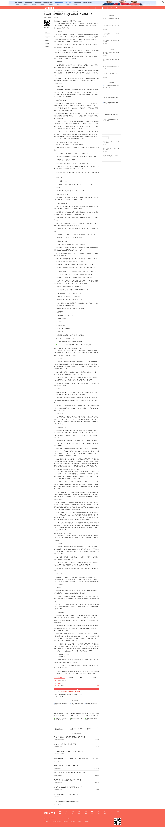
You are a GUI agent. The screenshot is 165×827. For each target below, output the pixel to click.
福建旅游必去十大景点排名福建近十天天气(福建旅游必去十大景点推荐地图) (76, 758)
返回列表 (61, 696)
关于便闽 (45, 818)
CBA (105, 811)
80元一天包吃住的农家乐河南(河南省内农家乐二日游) (69, 737)
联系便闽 (53, 818)
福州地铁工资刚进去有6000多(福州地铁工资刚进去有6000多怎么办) (111, 156)
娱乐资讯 (47, 32)
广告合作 (68, 818)
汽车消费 (47, 43)
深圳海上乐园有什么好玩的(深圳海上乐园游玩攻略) (111, 41)
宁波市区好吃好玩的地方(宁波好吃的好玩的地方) (68, 801)
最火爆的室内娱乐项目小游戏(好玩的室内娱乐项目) (111, 19)
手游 (111, 813)
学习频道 (47, 46)
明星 (61, 789)
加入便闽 (60, 818)
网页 (99, 813)
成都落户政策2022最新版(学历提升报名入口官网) (68, 787)
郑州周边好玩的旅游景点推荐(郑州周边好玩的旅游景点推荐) (111, 34)
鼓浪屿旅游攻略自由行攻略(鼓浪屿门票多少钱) (67, 780)
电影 (79, 811)
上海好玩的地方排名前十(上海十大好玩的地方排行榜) (111, 53)
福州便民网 (48, 7)
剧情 (61, 782)
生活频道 (47, 37)
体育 (84, 7)
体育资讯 (47, 40)
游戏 (80, 7)
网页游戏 (54, 11)
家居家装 (62, 753)
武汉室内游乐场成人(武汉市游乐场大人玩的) (67, 794)
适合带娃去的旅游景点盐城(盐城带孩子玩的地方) (111, 67)
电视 (73, 811)
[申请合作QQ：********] (48, 821)
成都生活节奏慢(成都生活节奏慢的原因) (65, 744)
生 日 (57, 685)
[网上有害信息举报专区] (57, 821)
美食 (61, 761)
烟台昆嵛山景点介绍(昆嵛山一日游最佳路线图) (111, 60)
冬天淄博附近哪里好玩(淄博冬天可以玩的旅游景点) (68, 751)
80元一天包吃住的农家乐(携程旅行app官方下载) (70, 694)
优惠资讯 (62, 739)
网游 (92, 813)
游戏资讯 (47, 35)
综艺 (61, 746)
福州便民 (61, 822)
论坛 (67, 7)
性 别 (57, 683)
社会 (61, 775)
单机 (105, 813)
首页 (58, 7)
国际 (111, 811)
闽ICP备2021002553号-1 (69, 822)
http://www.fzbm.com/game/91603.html (70, 691)
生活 (93, 7)
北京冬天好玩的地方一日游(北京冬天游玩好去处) (111, 26)
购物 (79, 813)
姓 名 (57, 680)
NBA (99, 811)
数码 (89, 7)
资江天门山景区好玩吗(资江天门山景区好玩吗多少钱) (69, 772)
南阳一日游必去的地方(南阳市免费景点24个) (111, 74)
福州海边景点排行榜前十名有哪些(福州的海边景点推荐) (111, 149)
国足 (118, 811)
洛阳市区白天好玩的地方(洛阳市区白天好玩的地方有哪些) (111, 142)
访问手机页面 (47, 27)
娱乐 (71, 7)
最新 (63, 7)
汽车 (76, 7)
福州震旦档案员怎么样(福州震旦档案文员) (66, 765)
